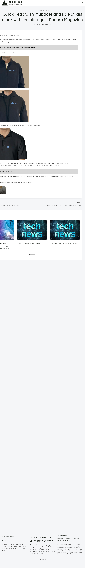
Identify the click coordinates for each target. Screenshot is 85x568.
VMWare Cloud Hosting (36, 534)
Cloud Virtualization (42, 10)
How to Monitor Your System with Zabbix (64, 243)
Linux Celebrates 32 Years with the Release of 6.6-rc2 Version (64, 204)
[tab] (29, 254)
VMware (34, 545)
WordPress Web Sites (8, 536)
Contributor (37, 24)
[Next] (78, 236)
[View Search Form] (82, 3)
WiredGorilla (62, 535)
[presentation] (32, 230)
